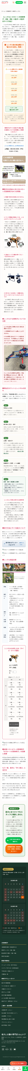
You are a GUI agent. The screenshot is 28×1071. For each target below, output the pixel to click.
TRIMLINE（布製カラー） (8, 971)
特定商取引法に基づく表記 (8, 1019)
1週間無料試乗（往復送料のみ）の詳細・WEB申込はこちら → (14, 849)
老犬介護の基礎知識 (6, 995)
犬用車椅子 (8, 11)
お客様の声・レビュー (7, 1010)
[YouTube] (14, 1049)
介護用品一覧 (5, 974)
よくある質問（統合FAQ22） (9, 998)
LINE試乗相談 (19, 2)
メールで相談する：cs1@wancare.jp (14, 145)
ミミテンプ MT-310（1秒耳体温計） (10, 968)
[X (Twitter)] (10, 1049)
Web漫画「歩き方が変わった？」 (10, 1013)
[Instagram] (3, 1049)
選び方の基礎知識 (6, 983)
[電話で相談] (13, 2)
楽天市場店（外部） (6, 1025)
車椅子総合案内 (5, 956)
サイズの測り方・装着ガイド (9, 986)
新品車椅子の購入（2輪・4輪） (9, 953)
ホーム (3, 11)
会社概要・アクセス (6, 1016)
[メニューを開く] (24, 2)
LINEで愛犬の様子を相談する (15, 840)
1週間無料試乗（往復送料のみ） (9, 947)
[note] (6, 1049)
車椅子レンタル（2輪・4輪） (9, 950)
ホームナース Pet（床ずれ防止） (10, 965)
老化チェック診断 (6, 992)
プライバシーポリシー (7, 1022)
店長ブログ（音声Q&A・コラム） (10, 1001)
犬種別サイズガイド (6, 989)
